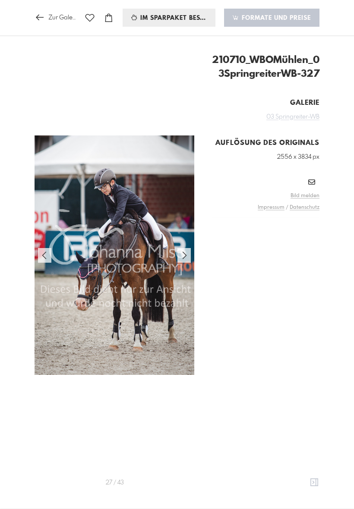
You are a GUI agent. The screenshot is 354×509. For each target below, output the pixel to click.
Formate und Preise (275, 18)
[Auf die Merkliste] (90, 18)
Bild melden (305, 195)
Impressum (271, 207)
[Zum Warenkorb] (109, 18)
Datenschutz (304, 207)
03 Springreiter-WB (292, 117)
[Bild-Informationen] (314, 482)
